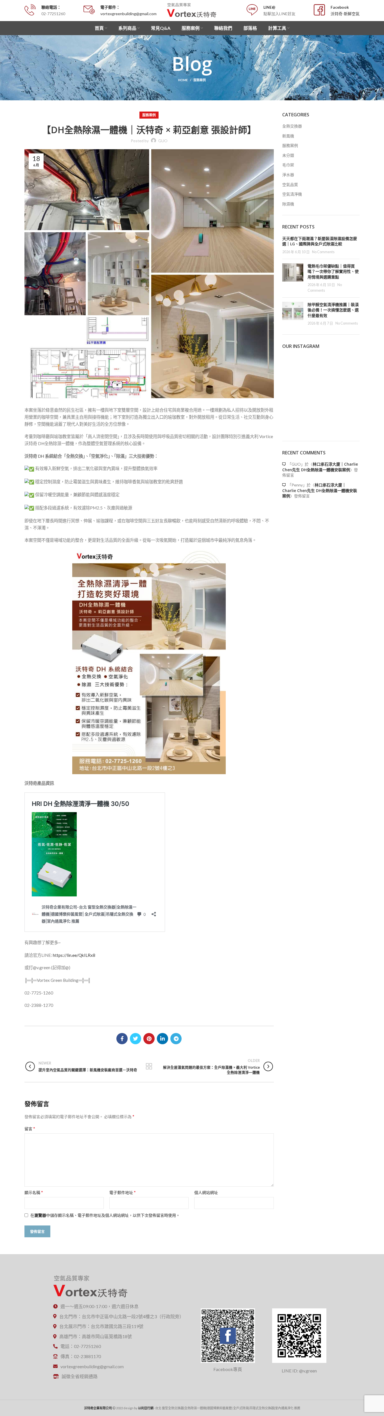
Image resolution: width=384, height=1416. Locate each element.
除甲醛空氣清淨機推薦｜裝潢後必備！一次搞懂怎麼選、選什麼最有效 (333, 310)
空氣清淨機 (292, 194)
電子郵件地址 (122, 1192)
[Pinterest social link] (149, 1038)
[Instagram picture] (294, 367)
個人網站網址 (206, 1192)
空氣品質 (290, 184)
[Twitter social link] (135, 1038)
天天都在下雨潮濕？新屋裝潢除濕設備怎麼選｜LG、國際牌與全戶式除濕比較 (319, 241)
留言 (29, 1128)
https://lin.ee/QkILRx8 (74, 955)
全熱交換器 (292, 126)
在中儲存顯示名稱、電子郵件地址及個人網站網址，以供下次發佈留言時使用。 (105, 1215)
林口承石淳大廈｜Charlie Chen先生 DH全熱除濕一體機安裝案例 (320, 466)
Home (183, 80)
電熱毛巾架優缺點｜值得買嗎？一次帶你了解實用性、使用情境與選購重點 (333, 271)
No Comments (323, 252)
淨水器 (288, 174)
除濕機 (288, 203)
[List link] (120, 1316)
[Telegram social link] (176, 1038)
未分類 (288, 155)
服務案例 (199, 80)
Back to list (149, 1066)
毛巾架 (288, 164)
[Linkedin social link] (162, 1038)
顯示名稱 (33, 1192)
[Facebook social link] (122, 1038)
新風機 (288, 135)
